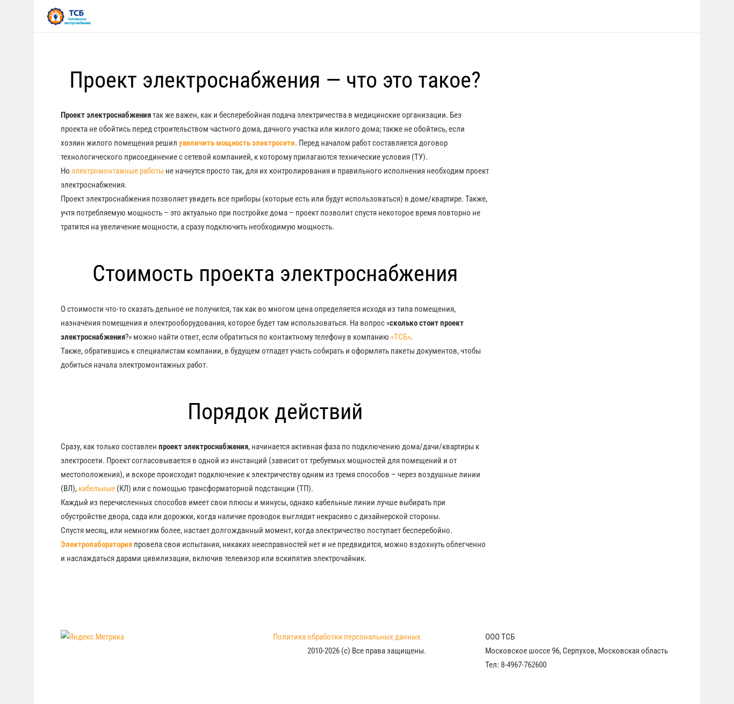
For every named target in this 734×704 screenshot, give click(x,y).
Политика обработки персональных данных (347, 637)
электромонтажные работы (117, 171)
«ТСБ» (401, 337)
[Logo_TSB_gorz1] (68, 16)
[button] (683, 16)
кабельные (96, 488)
